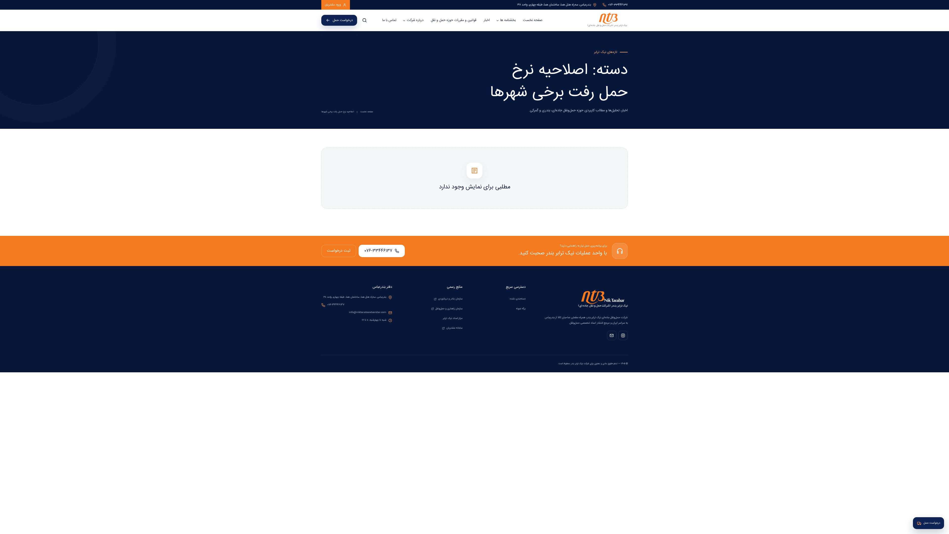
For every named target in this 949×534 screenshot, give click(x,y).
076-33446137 (378, 250)
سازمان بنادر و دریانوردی (450, 299)
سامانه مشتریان (454, 328)
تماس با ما (389, 20)
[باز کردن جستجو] (364, 20)
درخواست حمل (343, 20)
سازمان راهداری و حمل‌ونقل (448, 309)
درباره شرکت (415, 20)
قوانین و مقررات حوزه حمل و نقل (453, 20)
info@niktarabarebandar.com (367, 312)
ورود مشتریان (333, 4)
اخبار (487, 20)
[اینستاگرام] (623, 335)
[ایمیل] (611, 335)
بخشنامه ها (508, 20)
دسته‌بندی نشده (518, 299)
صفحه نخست (532, 20)
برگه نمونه (521, 309)
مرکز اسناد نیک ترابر (452, 318)
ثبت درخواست (338, 250)
